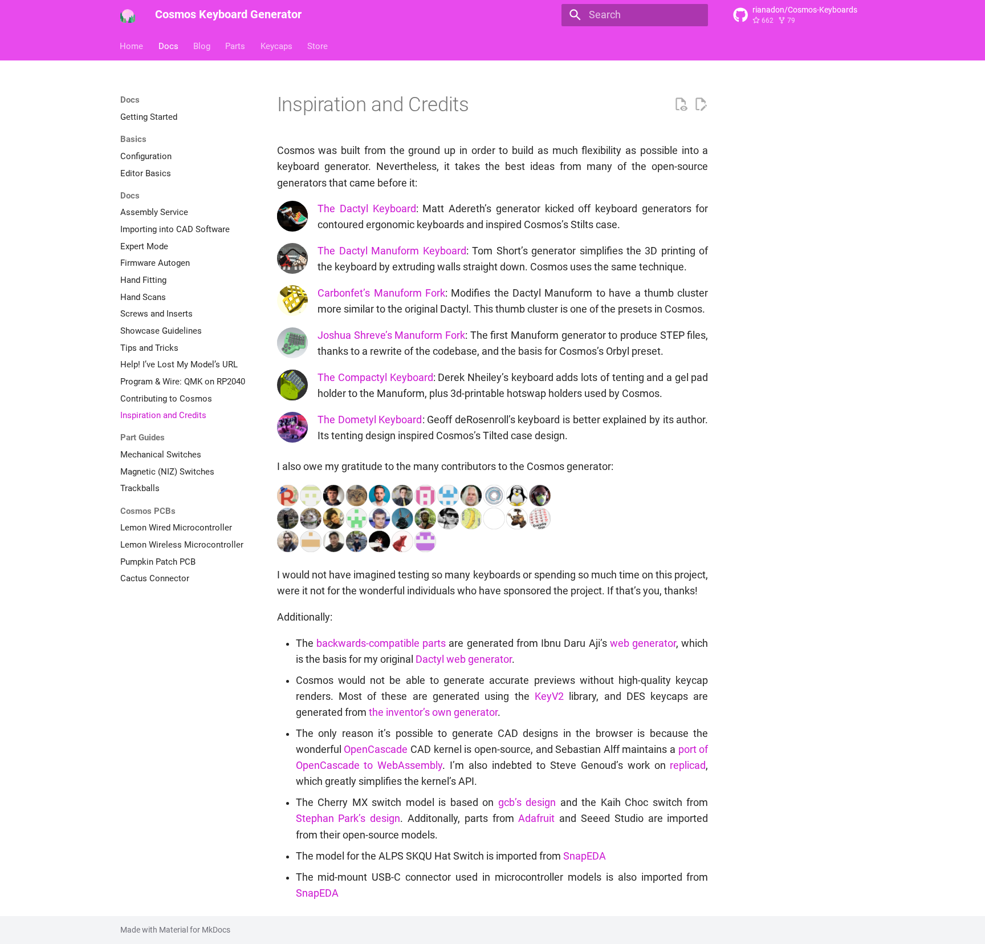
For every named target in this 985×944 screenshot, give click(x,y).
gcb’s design (527, 802)
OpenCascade (376, 749)
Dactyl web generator (464, 659)
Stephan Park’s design (348, 818)
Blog (201, 45)
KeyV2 (549, 696)
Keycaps (276, 45)
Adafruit (536, 818)
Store (317, 45)
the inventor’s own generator (433, 712)
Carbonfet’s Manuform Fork (381, 293)
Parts (236, 45)
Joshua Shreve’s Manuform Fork (391, 335)
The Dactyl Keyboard (367, 208)
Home (132, 45)
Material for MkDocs (194, 929)
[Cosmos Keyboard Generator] (127, 14)
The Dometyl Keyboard (370, 420)
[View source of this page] (680, 104)
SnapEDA (584, 856)
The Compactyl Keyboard (375, 377)
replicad (688, 765)
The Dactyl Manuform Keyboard (392, 251)
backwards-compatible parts (381, 643)
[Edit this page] (700, 104)
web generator (643, 643)
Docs (168, 45)
